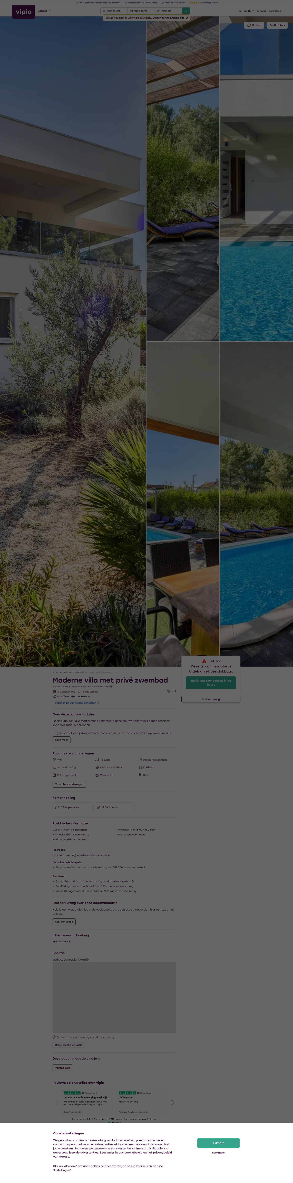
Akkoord (218, 1143)
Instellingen (218, 1152)
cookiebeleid (133, 1152)
